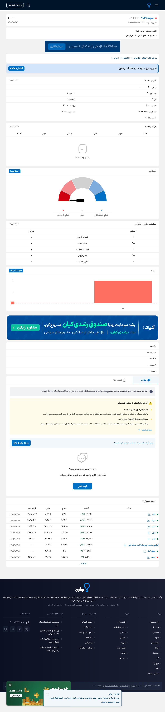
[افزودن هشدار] (130, 18)
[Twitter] (20, 629)
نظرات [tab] (143, 380)
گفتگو (144, 58)
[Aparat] (27, 629)
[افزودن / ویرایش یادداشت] (134, 18)
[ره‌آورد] (149, 5)
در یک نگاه (152, 58)
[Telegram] (12, 629)
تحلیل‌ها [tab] (117, 380)
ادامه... (82, 563)
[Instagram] (5, 629)
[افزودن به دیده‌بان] (138, 18)
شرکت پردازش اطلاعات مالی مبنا (115, 685)
